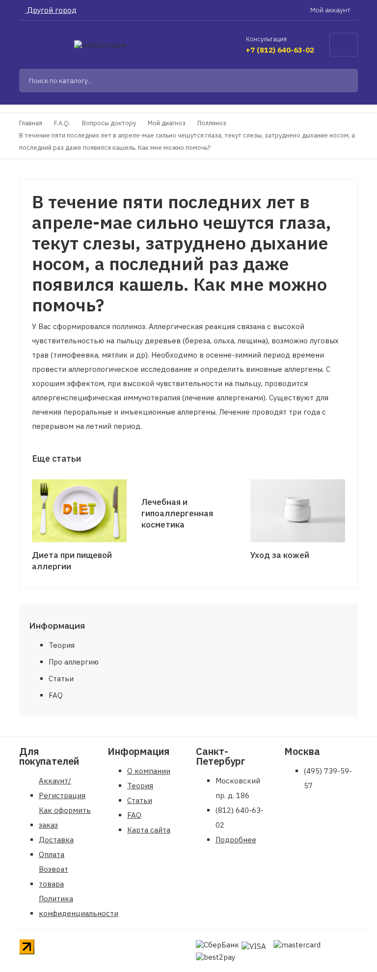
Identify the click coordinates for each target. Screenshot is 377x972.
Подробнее (235, 839)
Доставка (56, 839)
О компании (148, 771)
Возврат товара (53, 876)
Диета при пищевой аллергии (72, 561)
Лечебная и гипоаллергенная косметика (177, 513)
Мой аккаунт (331, 9)
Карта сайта (148, 829)
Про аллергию (74, 662)
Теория (62, 645)
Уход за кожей (279, 555)
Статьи (61, 678)
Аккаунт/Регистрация (62, 788)
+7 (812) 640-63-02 (280, 50)
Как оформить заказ (65, 817)
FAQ (56, 695)
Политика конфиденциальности (78, 906)
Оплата (51, 854)
